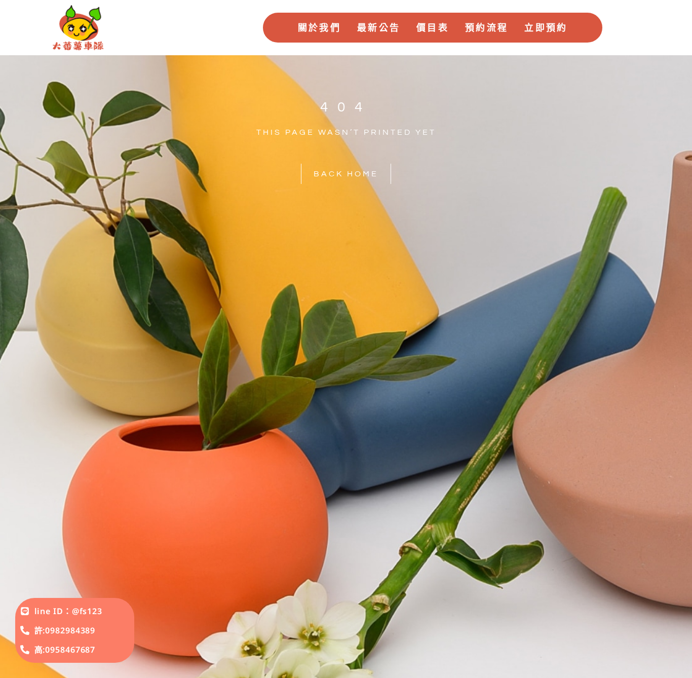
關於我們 (319, 27)
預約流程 (486, 27)
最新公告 (378, 27)
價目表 (432, 27)
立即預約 (545, 27)
